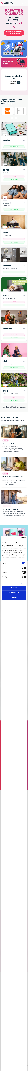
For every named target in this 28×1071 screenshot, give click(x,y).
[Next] (16, 118)
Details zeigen (19, 583)
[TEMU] (7, 111)
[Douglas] (20, 111)
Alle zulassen (14, 587)
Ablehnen (14, 597)
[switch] (24, 568)
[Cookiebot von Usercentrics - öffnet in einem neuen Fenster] (20, 538)
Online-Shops (11, 54)
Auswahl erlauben (14, 592)
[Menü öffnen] (25, 2)
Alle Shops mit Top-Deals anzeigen (14, 407)
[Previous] (12, 118)
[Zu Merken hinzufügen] (24, 140)
